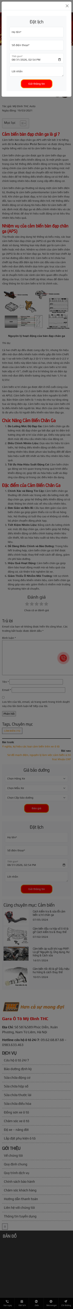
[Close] (67, 6)
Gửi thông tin (36, 83)
